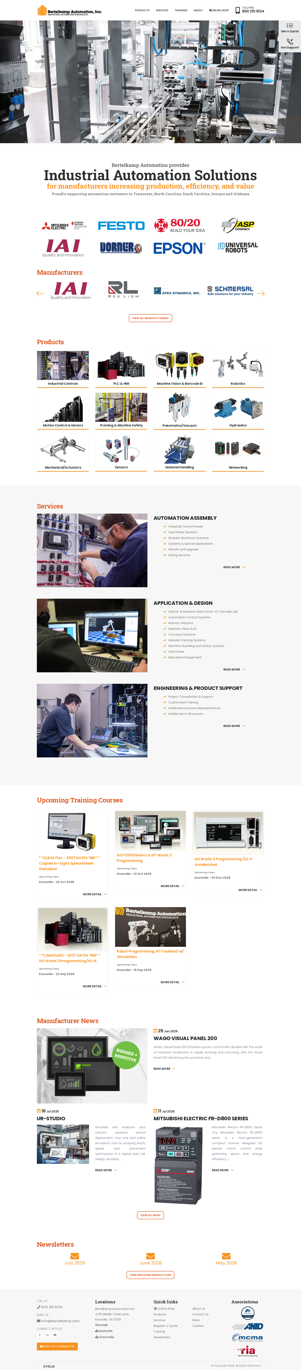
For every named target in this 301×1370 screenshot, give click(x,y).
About (198, 10)
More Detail (92, 894)
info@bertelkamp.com (60, 1320)
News (196, 1320)
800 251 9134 (253, 11)
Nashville (105, 1331)
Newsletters (162, 1337)
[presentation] (40, 293)
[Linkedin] (47, 1335)
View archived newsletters (150, 1275)
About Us (198, 1309)
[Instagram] (55, 1335)
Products (142, 10)
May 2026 (226, 1263)
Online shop (220, 10)
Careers (198, 1326)
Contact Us (200, 1314)
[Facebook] (40, 1335)
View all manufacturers (150, 318)
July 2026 (74, 1263)
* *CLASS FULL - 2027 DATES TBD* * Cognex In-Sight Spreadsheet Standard (69, 863)
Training (181, 10)
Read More (232, 567)
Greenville (106, 1337)
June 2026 (150, 1263)
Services (162, 10)
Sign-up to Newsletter (59, 1346)
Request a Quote (166, 1326)
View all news (150, 1215)
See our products (239, 125)
